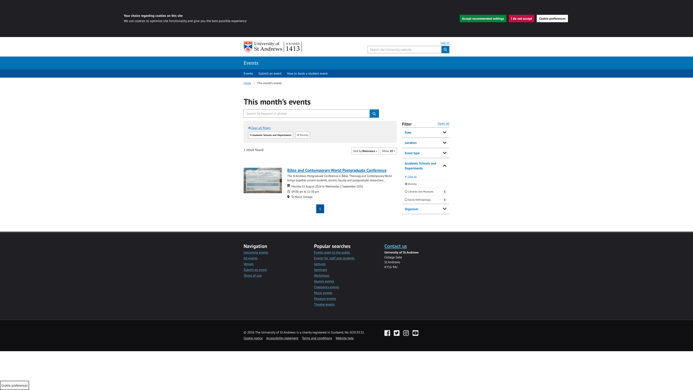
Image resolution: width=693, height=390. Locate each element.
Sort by (364, 151)
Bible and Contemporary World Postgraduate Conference (337, 170)
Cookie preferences (552, 18)
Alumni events (324, 281)
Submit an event (270, 73)
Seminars (320, 270)
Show (387, 151)
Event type (412, 153)
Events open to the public (332, 252)
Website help (345, 338)
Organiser (411, 209)
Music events (323, 293)
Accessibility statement (282, 338)
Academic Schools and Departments (420, 165)
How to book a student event (307, 73)
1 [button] (320, 209)
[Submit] (374, 113)
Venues (249, 264)
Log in (445, 43)
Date (408, 132)
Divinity (303, 135)
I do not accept (521, 18)
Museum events (325, 298)
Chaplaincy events (326, 287)
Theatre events (324, 304)
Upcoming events (256, 252)
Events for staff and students (334, 258)
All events (251, 258)
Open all (443, 123)
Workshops (321, 275)
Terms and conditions (317, 338)
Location (411, 143)
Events (251, 62)
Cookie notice (253, 338)
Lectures (320, 264)
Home (247, 83)
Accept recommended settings (483, 18)
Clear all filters (260, 128)
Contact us (395, 246)
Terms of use (252, 275)
